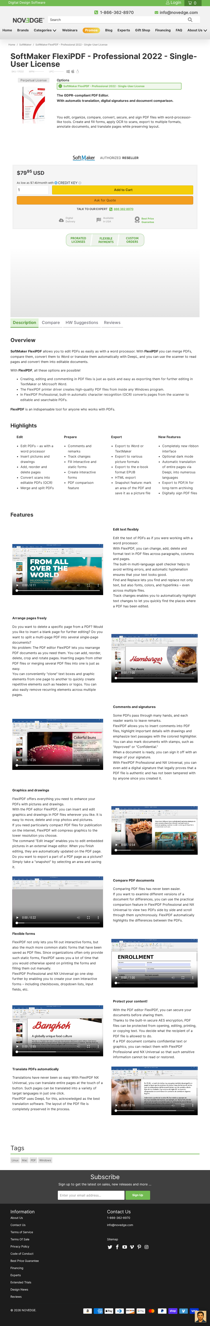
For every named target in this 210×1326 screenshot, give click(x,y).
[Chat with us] (200, 1316)
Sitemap (112, 1239)
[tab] (24, 323)
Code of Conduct (21, 1253)
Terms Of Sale (19, 1239)
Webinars (70, 30)
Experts (124, 30)
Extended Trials (20, 1282)
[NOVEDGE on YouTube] (125, 1247)
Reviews (16, 1296)
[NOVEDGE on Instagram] (147, 1247)
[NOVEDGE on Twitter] (110, 1247)
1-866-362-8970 (117, 12)
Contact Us (17, 1225)
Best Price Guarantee (24, 1260)
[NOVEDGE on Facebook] (117, 1247)
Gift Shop (142, 30)
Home (7, 30)
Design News (19, 1289)
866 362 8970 (124, 209)
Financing (163, 30)
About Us (195, 30)
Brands (23, 30)
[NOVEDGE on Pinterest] (139, 1247)
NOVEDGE (28, 1310)
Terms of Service (21, 1232)
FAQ (179, 30)
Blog (108, 30)
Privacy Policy (19, 1246)
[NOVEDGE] (29, 17)
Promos (91, 30)
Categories (43, 30)
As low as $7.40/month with (36, 183)
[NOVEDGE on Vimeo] (132, 1247)
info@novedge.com (179, 12)
